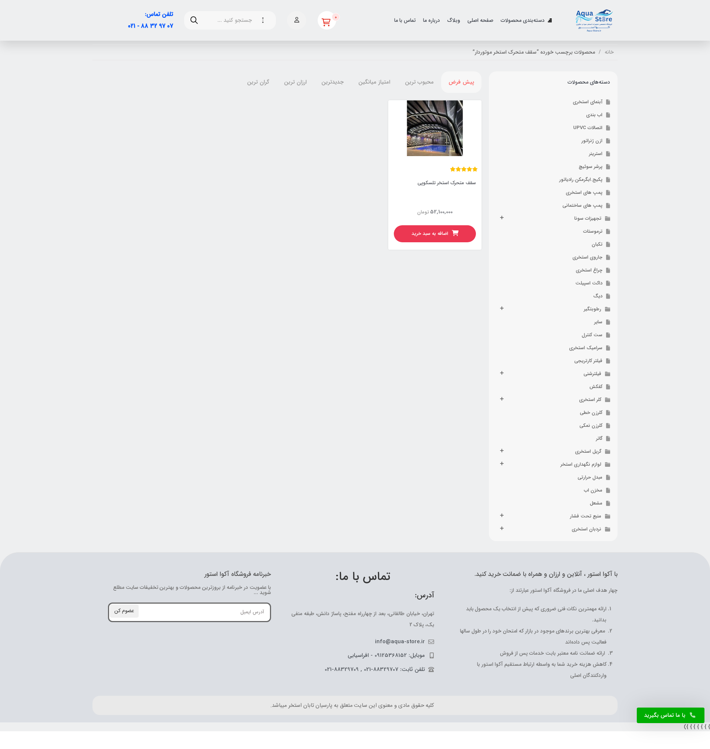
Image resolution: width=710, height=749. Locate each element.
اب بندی (594, 115)
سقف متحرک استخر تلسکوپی (446, 183)
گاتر (599, 438)
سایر (598, 322)
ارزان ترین (295, 82)
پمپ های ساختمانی (582, 205)
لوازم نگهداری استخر (581, 464)
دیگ (597, 296)
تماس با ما (405, 20)
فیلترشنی (592, 374)
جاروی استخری (587, 257)
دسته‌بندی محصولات (523, 20)
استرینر (595, 154)
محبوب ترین (419, 82)
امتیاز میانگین (374, 82)
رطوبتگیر (592, 309)
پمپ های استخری (584, 192)
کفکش (595, 387)
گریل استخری (588, 451)
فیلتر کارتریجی (588, 361)
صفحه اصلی (480, 20)
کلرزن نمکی (590, 425)
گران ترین (258, 82)
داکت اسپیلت (588, 283)
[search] (194, 20)
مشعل (596, 503)
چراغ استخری (589, 270)
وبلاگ (453, 20)
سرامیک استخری (585, 348)
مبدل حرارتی (590, 477)
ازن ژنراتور (591, 141)
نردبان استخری (586, 529)
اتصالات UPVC (587, 128)
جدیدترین (332, 82)
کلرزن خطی (591, 412)
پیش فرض (461, 82)
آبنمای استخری (587, 102)
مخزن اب (593, 490)
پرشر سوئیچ (590, 167)
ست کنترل (592, 335)
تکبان (597, 244)
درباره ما (431, 20)
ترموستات (592, 231)
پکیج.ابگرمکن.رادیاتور (580, 179)
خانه (609, 52)
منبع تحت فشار (585, 516)
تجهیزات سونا (587, 218)
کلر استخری (590, 400)
